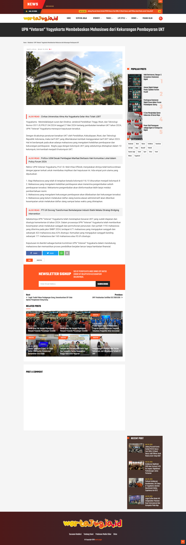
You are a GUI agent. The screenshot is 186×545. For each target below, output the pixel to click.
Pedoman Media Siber (103, 534)
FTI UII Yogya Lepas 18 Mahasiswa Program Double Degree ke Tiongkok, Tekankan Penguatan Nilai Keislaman (105, 328)
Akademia (39, 260)
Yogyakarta (137, 156)
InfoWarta (150, 144)
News (137, 148)
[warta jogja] (93, 529)
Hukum (143, 144)
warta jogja (98, 539)
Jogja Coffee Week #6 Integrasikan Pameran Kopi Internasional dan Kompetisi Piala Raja (152, 502)
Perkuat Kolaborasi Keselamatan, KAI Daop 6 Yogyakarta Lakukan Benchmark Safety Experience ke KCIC (152, 486)
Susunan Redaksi (75, 534)
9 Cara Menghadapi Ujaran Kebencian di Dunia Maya (152, 114)
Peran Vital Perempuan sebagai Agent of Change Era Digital (153, 128)
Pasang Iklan (147, 18)
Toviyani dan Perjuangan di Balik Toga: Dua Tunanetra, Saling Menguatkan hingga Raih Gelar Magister (74, 351)
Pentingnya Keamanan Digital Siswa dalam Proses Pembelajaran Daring (152, 102)
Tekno (150, 152)
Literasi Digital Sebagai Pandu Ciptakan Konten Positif (151, 90)
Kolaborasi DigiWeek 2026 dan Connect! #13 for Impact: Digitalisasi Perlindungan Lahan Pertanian (153, 469)
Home (69, 18)
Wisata (130, 156)
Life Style (130, 148)
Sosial (139, 152)
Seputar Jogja (131, 152)
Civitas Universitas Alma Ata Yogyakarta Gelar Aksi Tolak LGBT (71, 116)
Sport (145, 152)
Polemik (150, 148)
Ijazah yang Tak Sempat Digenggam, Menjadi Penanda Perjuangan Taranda (41, 329)
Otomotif (143, 148)
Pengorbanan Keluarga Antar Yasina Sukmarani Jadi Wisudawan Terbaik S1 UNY (106, 351)
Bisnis (137, 144)
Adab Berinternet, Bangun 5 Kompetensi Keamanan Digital (152, 77)
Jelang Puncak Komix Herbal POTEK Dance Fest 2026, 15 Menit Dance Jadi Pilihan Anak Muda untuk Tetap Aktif (103, 11)
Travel (156, 152)
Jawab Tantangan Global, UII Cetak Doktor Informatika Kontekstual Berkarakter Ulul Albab (40, 351)
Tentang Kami (89, 534)
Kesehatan (158, 144)
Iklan (115, 534)
